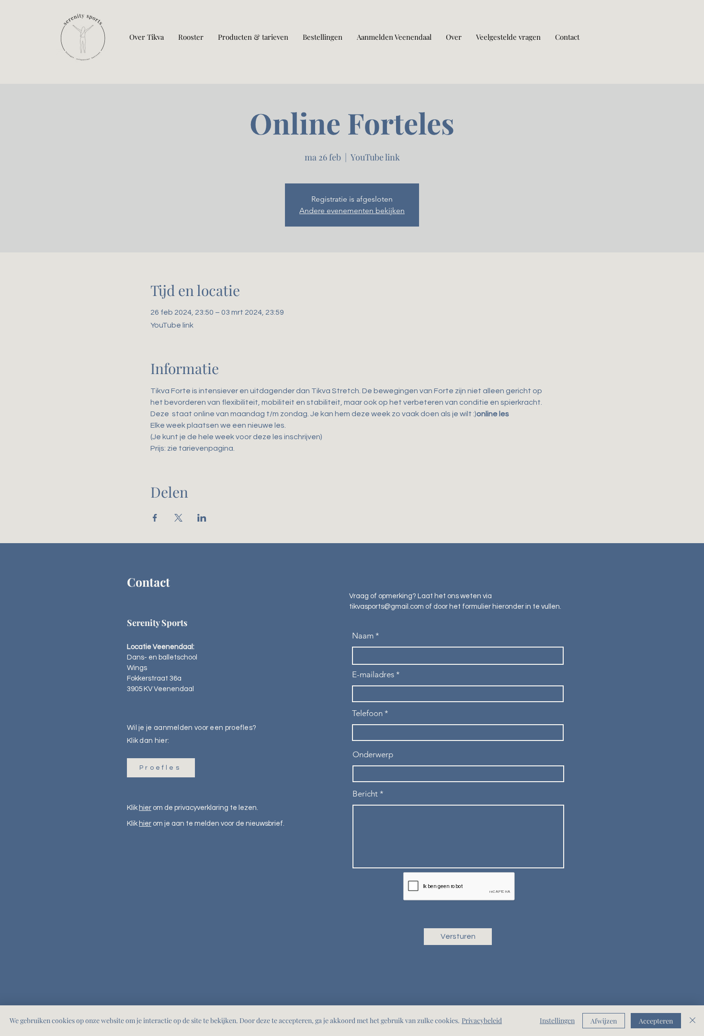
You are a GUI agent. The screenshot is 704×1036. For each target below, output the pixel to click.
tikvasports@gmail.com (386, 606)
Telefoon (367, 713)
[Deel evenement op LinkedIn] (201, 518)
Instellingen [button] (557, 1020)
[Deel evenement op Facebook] (154, 518)
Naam (363, 636)
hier (145, 807)
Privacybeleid (482, 1020)
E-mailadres (373, 675)
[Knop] (83, 37)
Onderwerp (372, 755)
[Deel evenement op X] (178, 518)
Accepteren (656, 1020)
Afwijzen (603, 1020)
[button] (161, 767)
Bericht (365, 794)
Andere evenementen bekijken (352, 210)
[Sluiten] (692, 1020)
